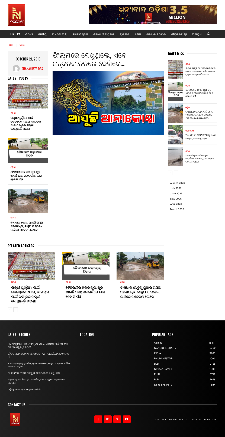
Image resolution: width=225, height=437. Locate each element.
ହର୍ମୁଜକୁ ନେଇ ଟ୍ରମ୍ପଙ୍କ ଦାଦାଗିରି (24, 389)
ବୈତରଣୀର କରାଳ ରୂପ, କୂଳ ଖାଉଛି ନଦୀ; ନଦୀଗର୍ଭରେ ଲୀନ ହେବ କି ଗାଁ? (26, 175)
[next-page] (15, 309)
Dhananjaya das (32, 68)
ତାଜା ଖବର (189, 131)
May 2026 (176, 198)
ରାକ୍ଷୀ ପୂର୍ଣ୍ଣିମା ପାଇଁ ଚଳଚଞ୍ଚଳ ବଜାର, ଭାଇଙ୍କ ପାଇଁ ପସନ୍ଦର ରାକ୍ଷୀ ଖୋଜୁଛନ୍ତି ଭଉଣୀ (26, 123)
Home (11, 45)
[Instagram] (108, 419)
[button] (208, 34)
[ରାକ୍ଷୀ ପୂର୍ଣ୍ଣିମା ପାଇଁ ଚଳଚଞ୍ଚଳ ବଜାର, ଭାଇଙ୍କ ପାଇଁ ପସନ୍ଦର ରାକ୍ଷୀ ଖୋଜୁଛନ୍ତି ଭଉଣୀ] (28, 96)
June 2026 (176, 193)
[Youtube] (127, 419)
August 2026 (177, 182)
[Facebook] (98, 419)
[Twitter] (117, 419)
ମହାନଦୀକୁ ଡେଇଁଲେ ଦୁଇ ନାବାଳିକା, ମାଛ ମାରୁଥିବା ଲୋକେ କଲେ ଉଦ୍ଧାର (199, 158)
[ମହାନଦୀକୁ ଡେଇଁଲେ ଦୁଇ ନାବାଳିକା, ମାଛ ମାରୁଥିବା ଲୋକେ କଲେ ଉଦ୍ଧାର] (175, 156)
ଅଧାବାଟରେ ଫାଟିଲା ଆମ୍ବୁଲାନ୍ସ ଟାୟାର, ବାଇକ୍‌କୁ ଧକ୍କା (200, 136)
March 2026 (177, 209)
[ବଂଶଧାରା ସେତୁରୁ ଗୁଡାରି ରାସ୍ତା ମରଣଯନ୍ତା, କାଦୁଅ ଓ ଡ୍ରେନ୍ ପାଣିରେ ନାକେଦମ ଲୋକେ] (28, 201)
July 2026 (176, 188)
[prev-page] (10, 309)
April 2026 (176, 203)
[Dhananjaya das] (17, 68)
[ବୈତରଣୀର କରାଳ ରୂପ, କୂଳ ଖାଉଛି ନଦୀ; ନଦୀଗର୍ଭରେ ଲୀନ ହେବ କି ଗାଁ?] (28, 150)
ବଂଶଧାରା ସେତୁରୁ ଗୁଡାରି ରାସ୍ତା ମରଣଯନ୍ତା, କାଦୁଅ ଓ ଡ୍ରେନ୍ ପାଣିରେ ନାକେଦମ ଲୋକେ (27, 226)
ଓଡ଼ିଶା (22, 45)
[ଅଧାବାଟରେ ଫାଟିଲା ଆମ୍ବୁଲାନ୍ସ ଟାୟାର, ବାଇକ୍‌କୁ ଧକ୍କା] (175, 134)
